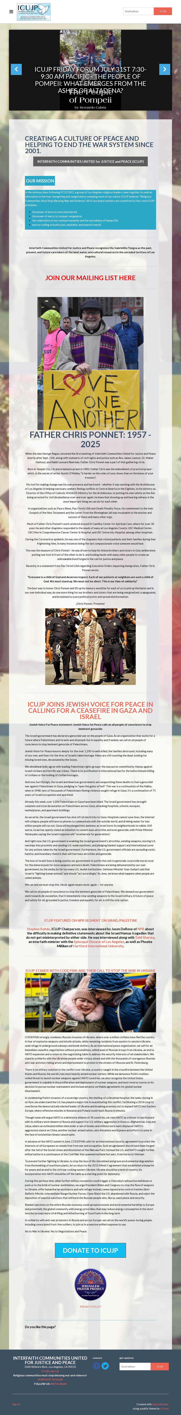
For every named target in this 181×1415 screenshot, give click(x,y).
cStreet (164, 1408)
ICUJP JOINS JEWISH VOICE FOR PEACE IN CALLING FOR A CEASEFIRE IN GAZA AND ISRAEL (90, 710)
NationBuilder (160, 1404)
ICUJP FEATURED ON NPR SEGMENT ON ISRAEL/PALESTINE (90, 920)
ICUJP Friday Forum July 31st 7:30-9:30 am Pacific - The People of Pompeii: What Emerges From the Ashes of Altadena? (90, 79)
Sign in (16, 1404)
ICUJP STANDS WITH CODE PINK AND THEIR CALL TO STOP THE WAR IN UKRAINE (90, 971)
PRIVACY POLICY (90, 1306)
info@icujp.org (50, 1371)
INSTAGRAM (58, 1383)
